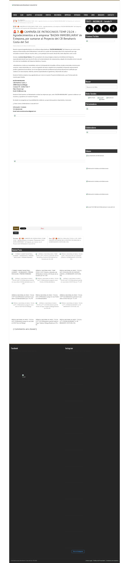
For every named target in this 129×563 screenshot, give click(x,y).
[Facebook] (110, 98)
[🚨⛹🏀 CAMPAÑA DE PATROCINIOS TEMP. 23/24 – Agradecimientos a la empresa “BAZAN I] (47, 27)
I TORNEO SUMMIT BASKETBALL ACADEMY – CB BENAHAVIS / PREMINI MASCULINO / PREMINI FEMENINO (22, 272)
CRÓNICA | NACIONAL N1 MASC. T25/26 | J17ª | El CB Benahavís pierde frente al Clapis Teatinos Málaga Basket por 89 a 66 (47, 322)
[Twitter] (102, 99)
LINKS (93, 15)
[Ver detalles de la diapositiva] (101, 115)
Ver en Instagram (78, 551)
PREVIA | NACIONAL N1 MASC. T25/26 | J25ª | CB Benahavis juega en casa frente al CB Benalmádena (47, 296)
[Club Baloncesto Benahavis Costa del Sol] (24, 5)
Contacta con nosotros (112, 560)
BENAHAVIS (101, 15)
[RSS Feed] (91, 98)
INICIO (15, 15)
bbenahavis (19, 45)
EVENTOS (48, 15)
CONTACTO (111, 15)
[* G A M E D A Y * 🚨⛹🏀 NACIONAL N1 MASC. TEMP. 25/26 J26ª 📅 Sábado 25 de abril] (75, 540)
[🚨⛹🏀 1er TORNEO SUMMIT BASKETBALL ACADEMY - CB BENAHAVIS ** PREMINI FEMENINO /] (75, 409)
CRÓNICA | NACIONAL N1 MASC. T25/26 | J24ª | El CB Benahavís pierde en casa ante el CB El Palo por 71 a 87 (71, 296)
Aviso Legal (89, 560)
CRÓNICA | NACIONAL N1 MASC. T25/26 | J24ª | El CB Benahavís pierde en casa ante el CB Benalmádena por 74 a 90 (23, 296)
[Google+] (101, 98)
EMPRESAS (68, 15)
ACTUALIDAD (38, 15)
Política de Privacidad (99, 560)
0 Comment (33, 45)
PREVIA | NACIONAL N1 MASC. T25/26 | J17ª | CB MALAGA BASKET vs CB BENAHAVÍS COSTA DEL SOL (71, 321)
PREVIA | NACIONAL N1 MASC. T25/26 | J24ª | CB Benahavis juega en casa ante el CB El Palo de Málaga (23, 321)
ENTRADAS (77, 15)
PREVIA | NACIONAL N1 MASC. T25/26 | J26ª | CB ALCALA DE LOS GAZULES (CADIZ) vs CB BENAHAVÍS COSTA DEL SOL (71, 273)
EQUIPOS (29, 15)
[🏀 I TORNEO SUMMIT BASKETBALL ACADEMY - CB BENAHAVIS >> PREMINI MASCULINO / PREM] (75, 360)
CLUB (21, 15)
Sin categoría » (21, 19)
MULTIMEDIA (57, 15)
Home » (15, 19)
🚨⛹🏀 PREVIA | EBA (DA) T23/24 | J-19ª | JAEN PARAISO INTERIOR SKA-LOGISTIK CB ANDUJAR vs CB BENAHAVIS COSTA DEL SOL (65, 240)
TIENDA (86, 15)
